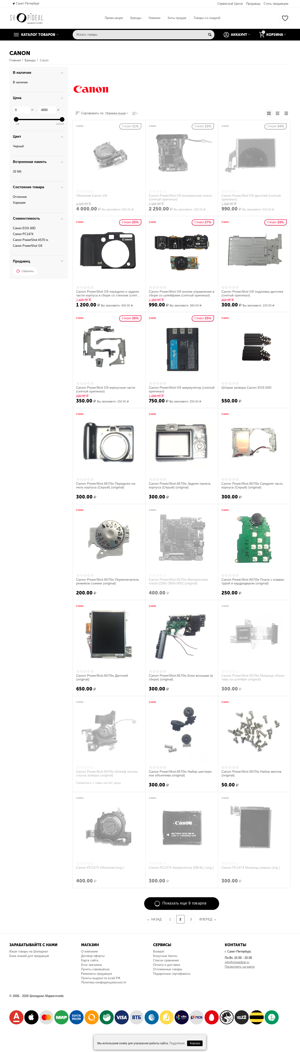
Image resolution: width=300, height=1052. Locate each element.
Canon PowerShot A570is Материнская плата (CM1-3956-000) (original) (178, 581)
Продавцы (253, 3)
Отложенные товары (167, 969)
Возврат (159, 951)
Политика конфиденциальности (103, 982)
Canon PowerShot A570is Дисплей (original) (102, 677)
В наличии (20, 82)
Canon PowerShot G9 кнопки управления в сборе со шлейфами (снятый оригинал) (181, 293)
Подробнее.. (178, 1043)
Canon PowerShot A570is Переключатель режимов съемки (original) (107, 581)
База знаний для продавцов (29, 956)
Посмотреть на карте (240, 966)
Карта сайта (89, 960)
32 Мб (17, 171)
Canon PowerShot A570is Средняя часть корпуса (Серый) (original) (252, 485)
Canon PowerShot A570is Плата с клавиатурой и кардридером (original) (253, 581)
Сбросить (28, 271)
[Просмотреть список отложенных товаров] (285, 21)
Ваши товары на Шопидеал (28, 951)
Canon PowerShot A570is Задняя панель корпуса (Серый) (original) (180, 485)
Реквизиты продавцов (96, 973)
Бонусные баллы (165, 956)
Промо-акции (114, 18)
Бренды (135, 18)
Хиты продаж (177, 18)
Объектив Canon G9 (91, 195)
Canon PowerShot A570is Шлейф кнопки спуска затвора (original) (107, 773)
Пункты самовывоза (95, 969)
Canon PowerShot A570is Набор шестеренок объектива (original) (181, 773)
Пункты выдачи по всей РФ (100, 978)
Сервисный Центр (230, 3)
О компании (89, 951)
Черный (18, 146)
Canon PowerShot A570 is (30, 240)
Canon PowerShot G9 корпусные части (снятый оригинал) (105, 389)
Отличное (20, 197)
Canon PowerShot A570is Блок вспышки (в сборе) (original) (181, 677)
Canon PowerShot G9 (27, 245)
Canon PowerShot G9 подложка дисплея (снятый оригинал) (252, 293)
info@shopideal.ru (237, 962)
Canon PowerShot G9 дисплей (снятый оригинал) (251, 197)
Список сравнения (166, 960)
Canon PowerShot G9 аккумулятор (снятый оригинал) (181, 389)
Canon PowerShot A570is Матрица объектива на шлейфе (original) (253, 677)
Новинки (154, 18)
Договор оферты (93, 956)
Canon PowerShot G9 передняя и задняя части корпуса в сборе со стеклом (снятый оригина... (108, 293)
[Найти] (209, 34)
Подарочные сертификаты (171, 973)
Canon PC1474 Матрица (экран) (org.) (250, 867)
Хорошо (195, 1043)
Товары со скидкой (207, 18)
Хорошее (19, 202)
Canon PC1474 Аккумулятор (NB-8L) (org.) (181, 867)
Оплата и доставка (166, 965)
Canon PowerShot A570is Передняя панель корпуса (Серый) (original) (106, 485)
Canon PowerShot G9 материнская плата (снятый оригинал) (180, 197)
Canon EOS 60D (24, 228)
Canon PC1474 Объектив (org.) (100, 867)
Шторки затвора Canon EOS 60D (246, 387)
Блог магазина (91, 965)
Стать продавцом (276, 3)
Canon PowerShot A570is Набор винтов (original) (251, 773)
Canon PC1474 (23, 234)
